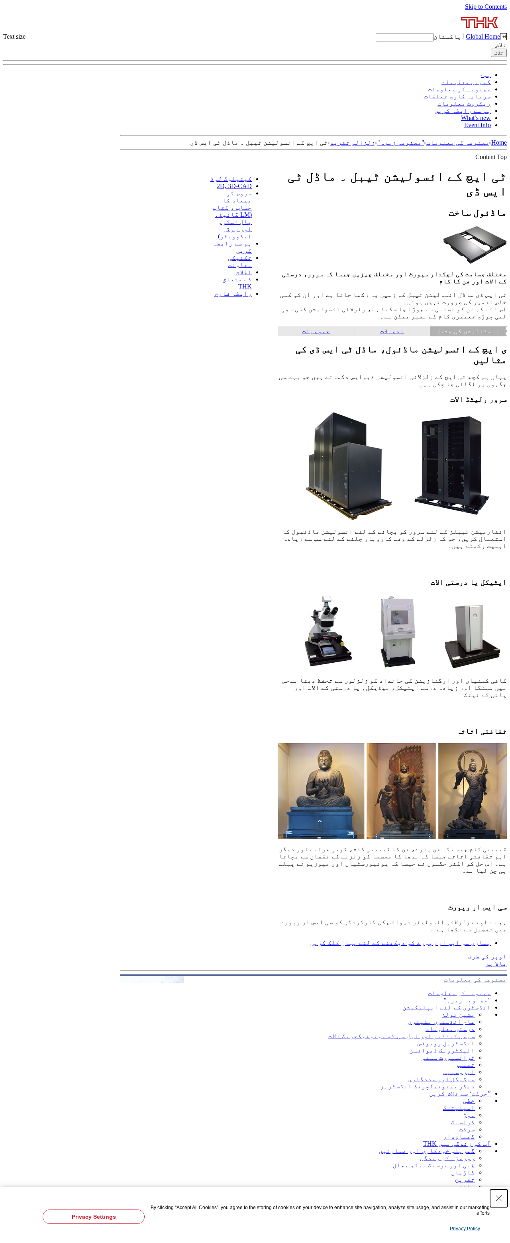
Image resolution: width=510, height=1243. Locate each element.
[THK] (480, 30)
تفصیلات (392, 331)
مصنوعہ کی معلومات (459, 89)
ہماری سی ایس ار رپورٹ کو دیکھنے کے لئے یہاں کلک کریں (400, 942)
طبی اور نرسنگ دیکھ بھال (434, 1165)
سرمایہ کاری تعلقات (457, 96)
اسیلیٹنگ (459, 1107)
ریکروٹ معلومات (464, 103)
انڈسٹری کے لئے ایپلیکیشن (446, 1007)
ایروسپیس (459, 1071)
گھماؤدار (459, 1136)
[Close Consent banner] (499, 1198)
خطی (469, 1100)
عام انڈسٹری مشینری (441, 1021)
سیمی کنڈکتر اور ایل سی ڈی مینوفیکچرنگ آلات (401, 1036)
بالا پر (496, 963)
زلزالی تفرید (352, 142)
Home (499, 142)
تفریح (465, 1179)
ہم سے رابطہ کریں (462, 110)
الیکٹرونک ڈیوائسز (442, 1050)
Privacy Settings (94, 1217)
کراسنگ (463, 1122)
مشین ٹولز (458, 1014)
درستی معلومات (450, 1028)
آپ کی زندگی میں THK (457, 1143)
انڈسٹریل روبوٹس (446, 1043)
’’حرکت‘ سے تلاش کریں (460, 1093)
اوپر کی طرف (487, 956)
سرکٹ (467, 1129)
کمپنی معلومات (466, 82)
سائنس (465, 1186)
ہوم (485, 74)
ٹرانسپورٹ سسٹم (448, 1057)
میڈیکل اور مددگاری (441, 1079)
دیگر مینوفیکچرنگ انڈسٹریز (427, 1086)
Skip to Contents (486, 6)
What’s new (476, 117)
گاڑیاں (463, 1172)
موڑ (469, 1114)
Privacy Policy (465, 1228)
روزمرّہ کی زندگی (447, 1158)
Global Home (483, 36)
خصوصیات (316, 331)
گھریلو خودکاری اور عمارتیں (427, 1150)
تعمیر (465, 1064)
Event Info (477, 125)
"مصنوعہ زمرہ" (400, 142)
